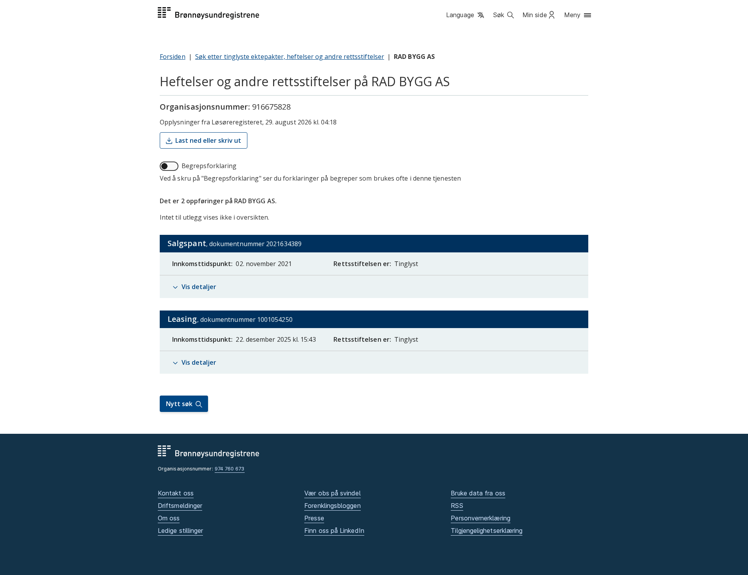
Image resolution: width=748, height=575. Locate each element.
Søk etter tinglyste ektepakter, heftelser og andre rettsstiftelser (289, 56)
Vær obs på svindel (332, 493)
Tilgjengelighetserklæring (486, 530)
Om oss (169, 518)
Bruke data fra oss (478, 493)
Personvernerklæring (480, 518)
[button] (465, 15)
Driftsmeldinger (180, 505)
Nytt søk (179, 403)
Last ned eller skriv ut (208, 140)
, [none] (252, 245)
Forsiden (172, 56)
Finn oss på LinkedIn (334, 530)
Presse (314, 518)
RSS (457, 505)
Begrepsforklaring (209, 165)
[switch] (169, 166)
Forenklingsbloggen (332, 505)
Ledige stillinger (180, 530)
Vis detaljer (199, 286)
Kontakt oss (176, 493)
